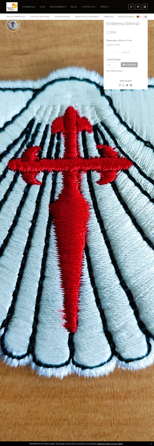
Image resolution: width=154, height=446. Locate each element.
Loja (42, 6)
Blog (74, 6)
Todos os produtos (15, 16)
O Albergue (28, 6)
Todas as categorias (39, 16)
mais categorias (126, 16)
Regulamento (58, 6)
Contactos (88, 6)
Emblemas (108, 16)
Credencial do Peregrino (87, 16)
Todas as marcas (62, 16)
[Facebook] (120, 85)
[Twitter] (127, 85)
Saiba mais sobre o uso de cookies (110, 444)
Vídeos (104, 6)
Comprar (130, 64)
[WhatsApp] (123, 85)
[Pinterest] (131, 85)
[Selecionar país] (139, 17)
